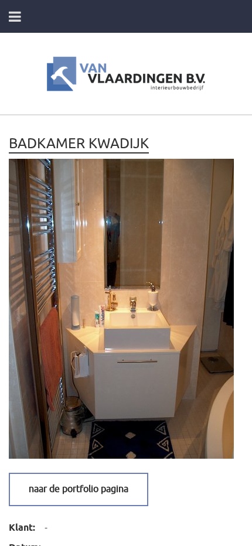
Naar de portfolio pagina (78, 489)
